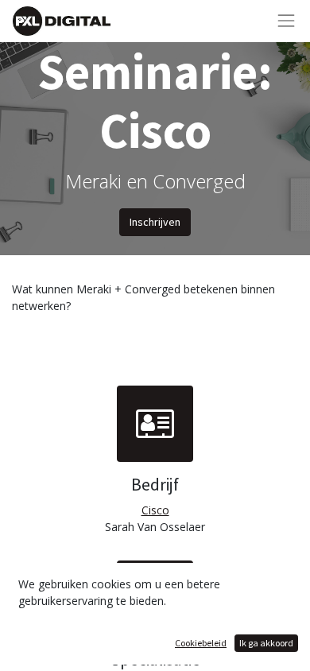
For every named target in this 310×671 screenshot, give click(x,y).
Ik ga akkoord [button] (266, 643)
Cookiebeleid (201, 643)
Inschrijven (155, 222)
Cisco (155, 510)
